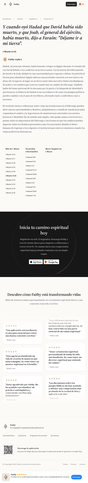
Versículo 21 (48, 19)
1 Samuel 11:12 (30, 170)
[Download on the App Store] (36, 262)
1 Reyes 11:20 (10, 171)
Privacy (74, 464)
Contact (82, 464)
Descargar (71, 4)
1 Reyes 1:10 (29, 183)
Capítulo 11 (33, 19)
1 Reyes (20, 19)
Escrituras (7, 19)
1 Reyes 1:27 (29, 166)
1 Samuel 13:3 (30, 161)
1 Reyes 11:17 (10, 159)
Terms (65, 464)
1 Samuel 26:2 (30, 157)
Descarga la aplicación (28, 448)
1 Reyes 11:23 (10, 184)
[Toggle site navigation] (5, 4)
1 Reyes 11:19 (10, 167)
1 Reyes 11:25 (10, 193)
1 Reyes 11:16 (10, 154)
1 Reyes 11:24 (10, 188)
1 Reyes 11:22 (10, 180)
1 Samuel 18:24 (30, 174)
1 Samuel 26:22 (30, 191)
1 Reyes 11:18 (10, 163)
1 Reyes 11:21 (11, 176)
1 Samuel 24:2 (30, 178)
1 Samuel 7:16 (30, 195)
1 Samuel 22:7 (30, 187)
